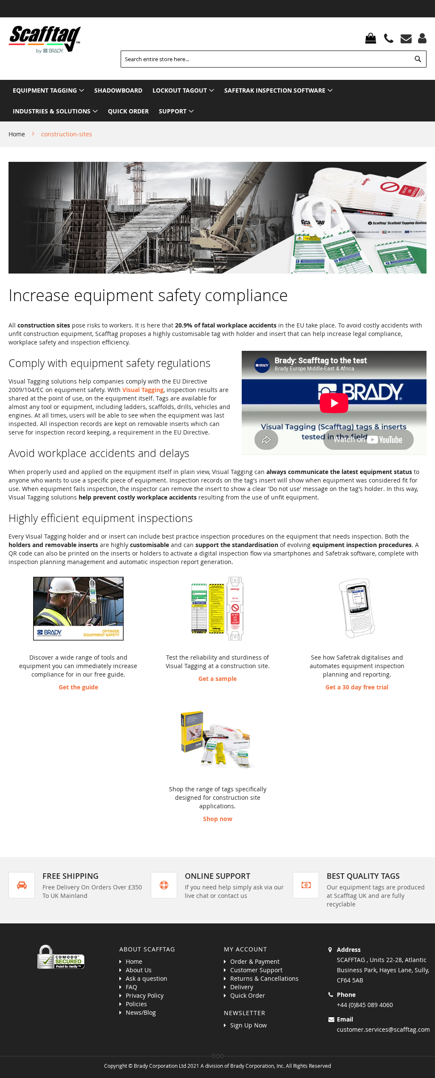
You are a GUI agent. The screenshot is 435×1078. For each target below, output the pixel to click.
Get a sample (217, 678)
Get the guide (78, 687)
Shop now (217, 819)
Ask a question (146, 978)
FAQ (131, 987)
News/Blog (141, 1012)
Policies (136, 1004)
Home (17, 134)
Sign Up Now (248, 1025)
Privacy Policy (145, 995)
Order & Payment (255, 961)
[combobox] (274, 59)
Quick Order (247, 995)
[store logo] (44, 40)
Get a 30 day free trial (356, 687)
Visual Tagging (143, 390)
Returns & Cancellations (264, 978)
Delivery (241, 987)
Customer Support (256, 970)
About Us (139, 970)
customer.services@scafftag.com (383, 1029)
